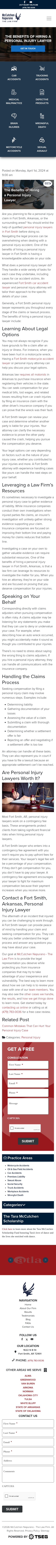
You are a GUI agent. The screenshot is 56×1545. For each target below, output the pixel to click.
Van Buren (28, 1383)
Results (28, 1311)
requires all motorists (33, 374)
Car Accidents (14, 1173)
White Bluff (28, 1403)
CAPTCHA (13, 1118)
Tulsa (28, 1399)
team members (38, 989)
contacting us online (15, 1007)
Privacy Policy (32, 1530)
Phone (13, 1092)
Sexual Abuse (14, 1180)
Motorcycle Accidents (18, 1165)
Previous (10, 1260)
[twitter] (27, 1339)
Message (13, 1103)
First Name (16, 1064)
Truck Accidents (15, 1187)
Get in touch (28, 48)
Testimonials (28, 1315)
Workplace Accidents (18, 1191)
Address (7, 1460)
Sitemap (45, 1530)
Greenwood (28, 1379)
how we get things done (37, 998)
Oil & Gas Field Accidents (20, 1169)
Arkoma (28, 1387)
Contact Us (28, 1326)
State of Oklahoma (28, 1411)
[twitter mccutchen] (28, 1)
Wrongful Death (15, 1195)
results (11, 998)
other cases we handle (38, 994)
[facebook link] (24, 1)
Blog (28, 1319)
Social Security (14, 1184)
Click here (7, 1229)
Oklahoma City (28, 1395)
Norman (28, 1391)
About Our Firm (28, 1308)
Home (28, 1304)
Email (13, 1083)
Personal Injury (30, 1037)
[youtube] (32, 1339)
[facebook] (22, 1339)
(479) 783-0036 (12, 1012)
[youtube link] (31, 1)
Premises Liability (16, 1176)
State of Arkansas (28, 1407)
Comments (9, 1471)
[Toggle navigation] (49, 18)
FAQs (28, 1323)
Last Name (16, 1074)
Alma (28, 1375)
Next (45, 1260)
